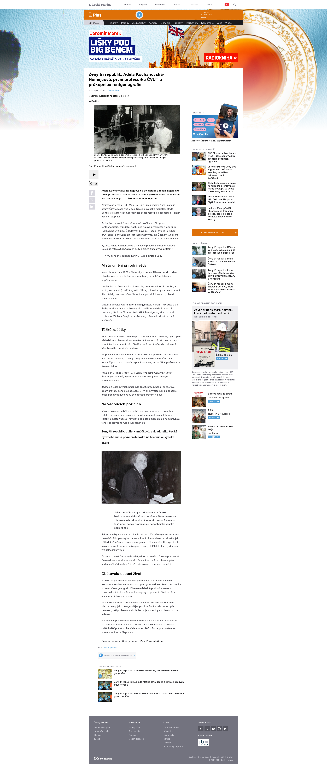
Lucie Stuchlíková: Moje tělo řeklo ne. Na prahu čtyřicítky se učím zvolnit (221, 199)
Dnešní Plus (113, 90)
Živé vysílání (199, 129)
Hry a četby (198, 120)
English (230, 757)
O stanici (165, 22)
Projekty (178, 22)
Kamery (204, 17)
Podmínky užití (218, 757)
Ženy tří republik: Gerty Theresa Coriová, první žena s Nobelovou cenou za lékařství (221, 288)
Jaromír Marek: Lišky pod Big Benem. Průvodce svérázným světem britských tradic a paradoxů (222, 172)
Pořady (125, 22)
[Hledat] (234, 4)
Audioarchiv (206, 15)
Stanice (177, 5)
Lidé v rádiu (169, 735)
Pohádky (198, 124)
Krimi (210, 120)
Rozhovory (192, 22)
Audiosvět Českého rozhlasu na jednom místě (211, 141)
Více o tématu (200, 243)
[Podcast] (91, 184)
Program (143, 5)
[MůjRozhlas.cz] (94, 101)
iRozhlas (127, 5)
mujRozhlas (160, 5)
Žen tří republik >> (151, 641)
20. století (94, 22)
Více (229, 22)
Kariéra (167, 739)
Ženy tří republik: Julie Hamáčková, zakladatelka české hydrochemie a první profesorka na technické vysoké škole (139, 437)
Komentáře (207, 22)
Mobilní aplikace (136, 739)
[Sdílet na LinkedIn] (92, 207)
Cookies (192, 757)
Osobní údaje (203, 757)
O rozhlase (193, 5)
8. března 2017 (154, 255)
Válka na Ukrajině (102, 727)
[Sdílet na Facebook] (92, 193)
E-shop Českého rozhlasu (207, 303)
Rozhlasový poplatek (173, 746)
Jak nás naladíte (171, 727)
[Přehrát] (93, 174)
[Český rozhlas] (100, 4)
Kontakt (167, 743)
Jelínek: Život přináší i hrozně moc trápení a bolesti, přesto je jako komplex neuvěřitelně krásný (220, 214)
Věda (219, 22)
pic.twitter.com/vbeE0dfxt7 (158, 248)
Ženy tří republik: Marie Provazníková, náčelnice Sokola (221, 261)
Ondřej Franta (110, 647)
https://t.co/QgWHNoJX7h (127, 248)
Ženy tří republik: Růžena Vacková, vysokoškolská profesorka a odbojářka (221, 250)
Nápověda (168, 731)
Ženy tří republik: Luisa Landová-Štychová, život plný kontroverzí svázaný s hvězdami (221, 274)
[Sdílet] (95, 184)
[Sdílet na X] (92, 200)
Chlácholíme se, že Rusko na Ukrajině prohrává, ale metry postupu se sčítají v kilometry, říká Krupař (222, 187)
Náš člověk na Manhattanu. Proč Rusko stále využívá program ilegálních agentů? (223, 157)
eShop (97, 739)
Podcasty (133, 735)
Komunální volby (102, 731)
